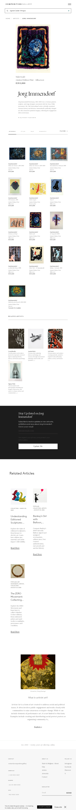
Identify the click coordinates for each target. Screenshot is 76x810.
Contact (44, 777)
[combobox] (38, 11)
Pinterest (68, 770)
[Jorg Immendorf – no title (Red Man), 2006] (17, 254)
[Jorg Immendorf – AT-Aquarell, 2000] (59, 220)
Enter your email (26, 426)
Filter (63, 131)
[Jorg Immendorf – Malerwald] (38, 220)
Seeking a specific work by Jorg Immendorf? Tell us (38, 458)
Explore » (38, 727)
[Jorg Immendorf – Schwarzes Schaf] (17, 220)
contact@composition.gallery (17, 764)
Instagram (68, 764)
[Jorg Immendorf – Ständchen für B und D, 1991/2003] (17, 289)
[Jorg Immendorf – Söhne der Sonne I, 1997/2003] (17, 152)
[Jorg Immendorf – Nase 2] (59, 186)
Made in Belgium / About (50, 764)
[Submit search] (68, 11)
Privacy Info (58, 807)
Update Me (38, 446)
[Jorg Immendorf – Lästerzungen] (38, 186)
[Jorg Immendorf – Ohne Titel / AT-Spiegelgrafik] (38, 254)
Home (8, 18)
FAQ (43, 767)
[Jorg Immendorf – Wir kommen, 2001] (17, 186)
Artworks (45, 774)
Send (69, 793)
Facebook (68, 767)
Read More (15, 548)
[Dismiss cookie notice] (65, 807)
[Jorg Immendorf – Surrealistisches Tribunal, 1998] (59, 152)
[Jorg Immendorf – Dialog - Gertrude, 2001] (59, 254)
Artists (16, 18)
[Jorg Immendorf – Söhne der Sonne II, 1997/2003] (38, 152)
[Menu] (69, 4)
